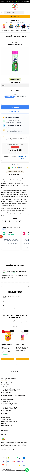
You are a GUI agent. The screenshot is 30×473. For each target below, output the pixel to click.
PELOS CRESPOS (19, 35)
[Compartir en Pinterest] (13, 221)
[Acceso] (26, 12)
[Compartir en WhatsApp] (9, 221)
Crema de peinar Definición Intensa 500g (17, 271)
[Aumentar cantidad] (28, 103)
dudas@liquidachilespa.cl (8, 399)
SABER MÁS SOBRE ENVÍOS (22, 157)
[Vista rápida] (12, 337)
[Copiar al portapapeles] (20, 221)
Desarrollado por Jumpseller (21, 470)
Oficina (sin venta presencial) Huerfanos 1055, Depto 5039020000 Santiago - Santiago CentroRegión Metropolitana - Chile (11, 388)
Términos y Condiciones (6, 419)
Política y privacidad (5, 417)
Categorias (11, 35)
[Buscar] (23, 12)
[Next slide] (28, 286)
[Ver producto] (4, 272)
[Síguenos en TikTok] (13, 449)
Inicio (6, 35)
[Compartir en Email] (16, 221)
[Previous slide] (2, 286)
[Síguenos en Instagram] (7, 449)
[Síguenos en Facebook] (9, 449)
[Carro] (28, 12)
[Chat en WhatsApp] (27, 470)
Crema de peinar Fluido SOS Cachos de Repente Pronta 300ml (22, 346)
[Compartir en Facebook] (2, 221)
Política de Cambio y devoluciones (9, 421)
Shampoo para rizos (7, 36)
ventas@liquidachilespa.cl (9, 382)
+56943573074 (6, 384)
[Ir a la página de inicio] (15, 6)
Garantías (3, 423)
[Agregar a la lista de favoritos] (12, 334)
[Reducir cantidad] (2, 103)
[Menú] (2, 12)
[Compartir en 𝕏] (6, 221)
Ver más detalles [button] (7, 392)
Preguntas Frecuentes (6, 425)
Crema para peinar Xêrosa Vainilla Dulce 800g (7, 346)
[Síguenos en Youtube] (11, 449)
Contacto (3, 434)
